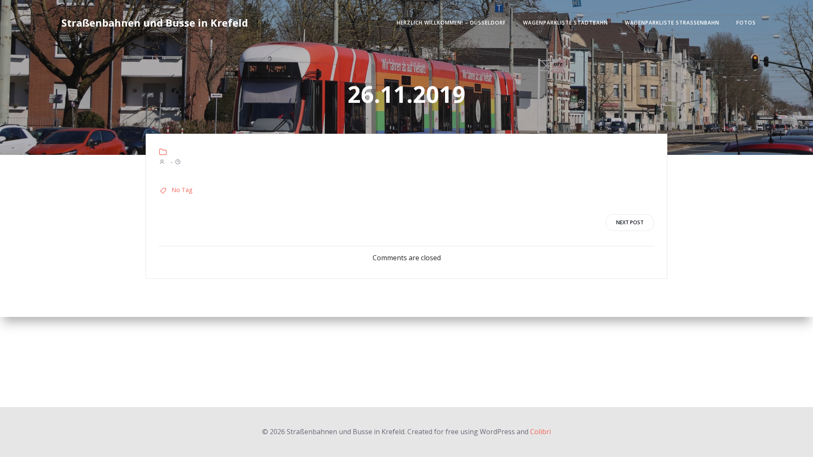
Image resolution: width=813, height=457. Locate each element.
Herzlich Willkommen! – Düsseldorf (451, 22)
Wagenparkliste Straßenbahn (672, 22)
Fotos (746, 22)
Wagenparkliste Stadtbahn (565, 22)
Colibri (540, 431)
